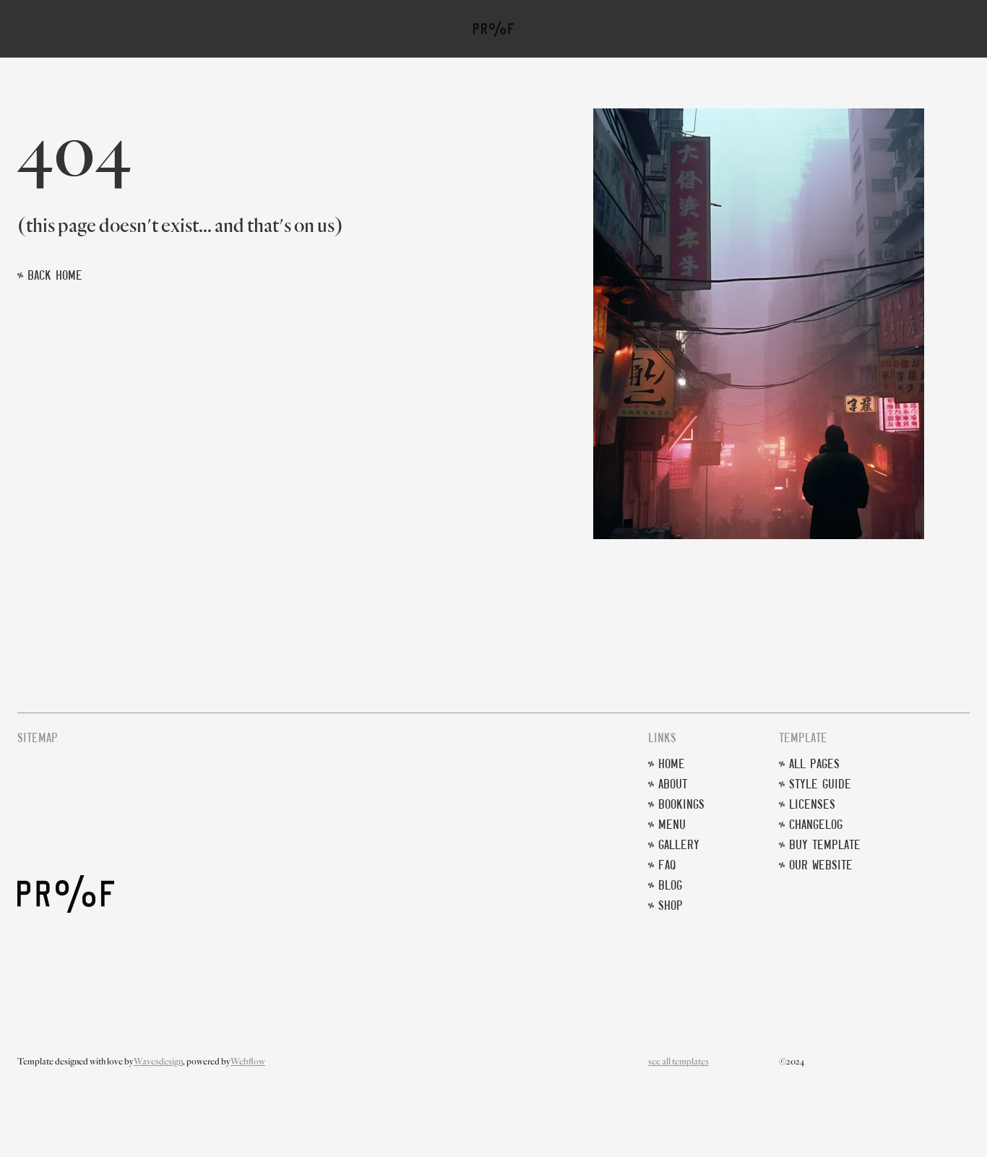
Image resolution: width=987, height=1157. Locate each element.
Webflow (247, 1062)
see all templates (678, 1062)
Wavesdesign (158, 1062)
